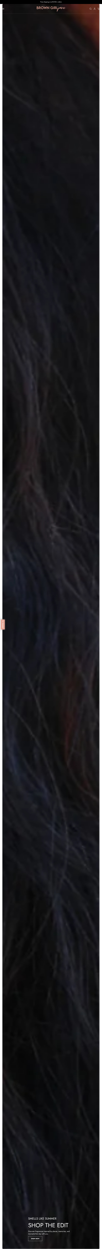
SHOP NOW (35, 1239)
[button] (3, 9)
